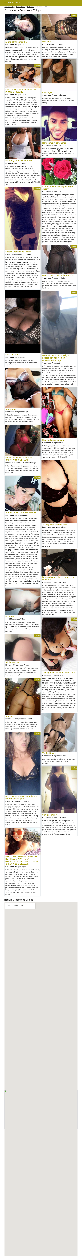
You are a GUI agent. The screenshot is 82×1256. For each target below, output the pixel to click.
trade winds (11, 409)
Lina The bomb (12, 354)
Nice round (10, 616)
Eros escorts (9, 7)
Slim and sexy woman (53, 440)
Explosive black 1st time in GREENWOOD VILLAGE (18, 458)
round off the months (16, 42)
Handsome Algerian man (54, 143)
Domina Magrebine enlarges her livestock (58, 578)
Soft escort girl (49, 815)
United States (20, 7)
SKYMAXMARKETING (12, 3)
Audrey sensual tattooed (54, 524)
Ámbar (8, 716)
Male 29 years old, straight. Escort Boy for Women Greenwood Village (56, 358)
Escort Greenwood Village (18, 251)
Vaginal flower (49, 753)
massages (47, 92)
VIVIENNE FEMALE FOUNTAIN (20, 512)
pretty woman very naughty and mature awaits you (21, 797)
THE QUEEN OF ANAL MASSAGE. (59, 672)
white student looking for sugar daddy (58, 187)
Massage (46, 41)
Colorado (30, 7)
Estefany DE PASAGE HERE (18, 160)
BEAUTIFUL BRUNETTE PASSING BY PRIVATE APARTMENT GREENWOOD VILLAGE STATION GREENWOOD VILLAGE (21, 860)
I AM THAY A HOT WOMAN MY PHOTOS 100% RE (20, 90)
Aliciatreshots (12, 662)
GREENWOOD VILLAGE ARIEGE (58, 275)
